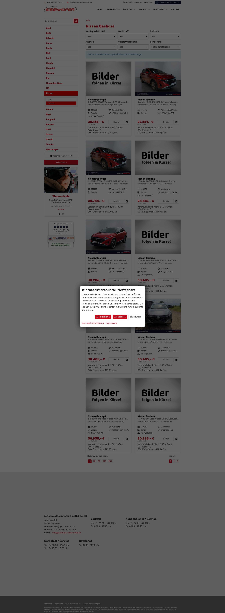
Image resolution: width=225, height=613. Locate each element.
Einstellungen (135, 317)
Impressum (111, 323)
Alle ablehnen (120, 317)
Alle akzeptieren (103, 317)
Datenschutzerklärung (93, 323)
